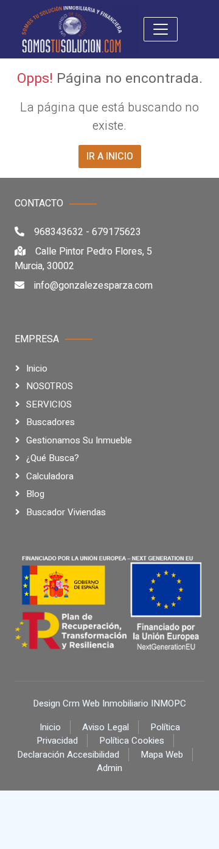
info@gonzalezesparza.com (93, 285)
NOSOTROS (49, 386)
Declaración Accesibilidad (68, 754)
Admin (109, 768)
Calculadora (50, 476)
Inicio (36, 368)
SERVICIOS (49, 404)
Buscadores (50, 422)
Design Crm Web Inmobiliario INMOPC (109, 703)
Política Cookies (131, 740)
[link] (72, 28)
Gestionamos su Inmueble (79, 440)
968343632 (58, 232)
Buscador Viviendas (66, 512)
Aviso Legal (105, 727)
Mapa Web (162, 754)
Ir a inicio (109, 156)
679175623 (116, 232)
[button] (161, 29)
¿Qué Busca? (52, 458)
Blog (35, 494)
